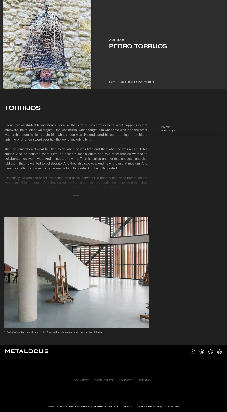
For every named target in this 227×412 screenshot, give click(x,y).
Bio (112, 82)
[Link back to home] (26, 351)
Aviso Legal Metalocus (106, 407)
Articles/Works (137, 82)
